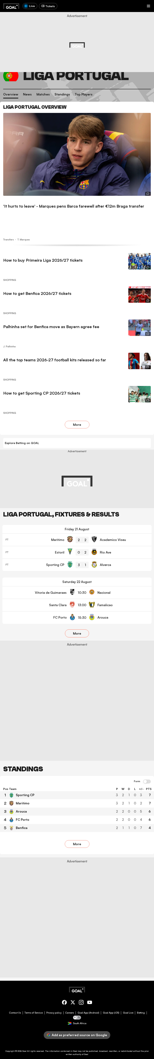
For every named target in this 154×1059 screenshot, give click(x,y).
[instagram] (81, 1003)
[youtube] (89, 1003)
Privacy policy (54, 1012)
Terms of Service (33, 1012)
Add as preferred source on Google (79, 1035)
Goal (24, 1051)
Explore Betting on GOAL (22, 443)
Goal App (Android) (88, 1012)
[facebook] (64, 1003)
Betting (141, 1012)
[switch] (147, 782)
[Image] (77, 154)
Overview (10, 94)
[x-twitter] (73, 1003)
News (27, 94)
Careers (69, 1012)
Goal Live (128, 1012)
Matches (43, 94)
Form (137, 781)
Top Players (83, 94)
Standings (62, 94)
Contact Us (15, 1012)
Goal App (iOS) (111, 1012)
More (77, 425)
